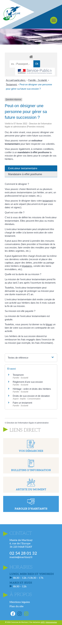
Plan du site (17, 606)
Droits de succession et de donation (31, 395)
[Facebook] (13, 613)
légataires (27, 266)
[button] (53, 20)
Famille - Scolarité (38, 80)
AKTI (43, 622)
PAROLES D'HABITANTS (31, 508)
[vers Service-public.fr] (35, 71)
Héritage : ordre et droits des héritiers (32, 388)
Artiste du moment (31, 489)
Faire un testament (22, 402)
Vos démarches (31, 451)
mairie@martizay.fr (21, 557)
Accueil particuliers (16, 80)
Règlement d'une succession (28, 381)
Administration (51, 622)
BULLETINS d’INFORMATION (31, 470)
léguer (49, 324)
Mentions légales (20, 602)
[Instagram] (19, 613)
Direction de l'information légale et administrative (28, 423)
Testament (11, 84)
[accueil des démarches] (31, 57)
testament (47, 200)
